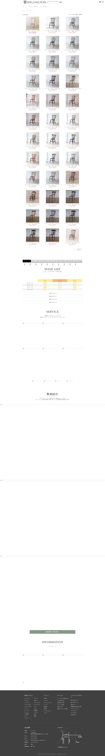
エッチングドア (37, 702)
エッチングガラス (28, 706)
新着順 (80, 14)
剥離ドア (35, 700)
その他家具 (27, 714)
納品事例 (45, 706)
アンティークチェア (33, 6)
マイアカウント (74, 710)
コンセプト (46, 700)
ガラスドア (36, 698)
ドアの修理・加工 (60, 700)
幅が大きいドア (53, 296)
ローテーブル (27, 710)
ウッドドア (27, 700)
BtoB (78, 261)
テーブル (26, 708)
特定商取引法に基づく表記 (76, 706)
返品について (73, 704)
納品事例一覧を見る (52, 632)
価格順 (76, 14)
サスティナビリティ (47, 710)
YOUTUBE (53, 261)
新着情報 (35, 261)
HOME (45, 698)
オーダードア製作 (60, 704)
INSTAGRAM (44, 261)
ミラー (26, 716)
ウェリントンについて (48, 702)
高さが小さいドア (53, 299)
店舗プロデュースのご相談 (62, 708)
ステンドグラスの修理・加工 (62, 698)
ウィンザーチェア (44, 6)
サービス (45, 704)
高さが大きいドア (53, 302)
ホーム (24, 6)
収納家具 (35, 710)
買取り (61, 261)
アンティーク (27, 261)
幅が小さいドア (53, 293)
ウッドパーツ (27, 718)
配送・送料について (75, 702)
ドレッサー (27, 712)
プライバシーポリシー (75, 708)
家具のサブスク (60, 706)
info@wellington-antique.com (38, 740)
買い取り (45, 708)
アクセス (45, 713)
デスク (35, 708)
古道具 (35, 716)
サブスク (70, 261)
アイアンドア (27, 702)
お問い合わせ (73, 714)
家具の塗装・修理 (60, 702)
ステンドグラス (37, 704)
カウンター (36, 712)
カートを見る (73, 712)
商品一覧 (45, 287)
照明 (35, 714)
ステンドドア (27, 698)
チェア (35, 706)
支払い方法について (75, 700)
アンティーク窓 (27, 704)
